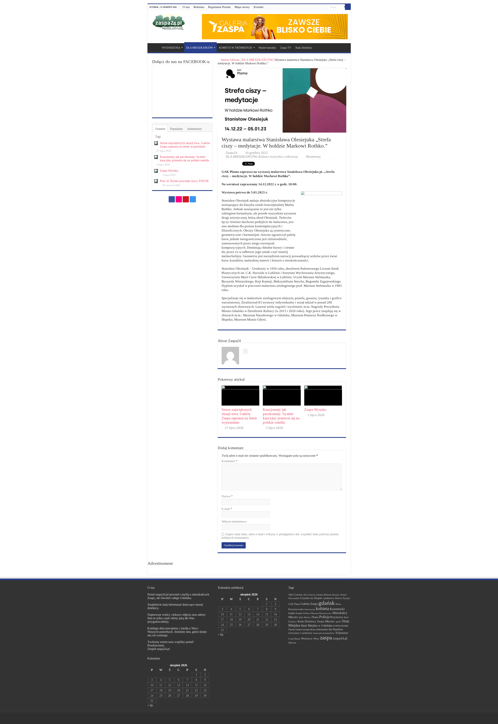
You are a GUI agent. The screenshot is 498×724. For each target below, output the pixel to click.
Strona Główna (230, 59)
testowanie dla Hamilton (329, 629)
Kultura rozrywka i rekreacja (278, 156)
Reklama (199, 7)
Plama (315, 617)
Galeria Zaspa (309, 603)
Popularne (176, 128)
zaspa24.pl (340, 638)
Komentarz (230, 461)
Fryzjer (346, 598)
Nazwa (227, 496)
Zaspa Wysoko (315, 409)
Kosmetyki (337, 609)
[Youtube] (320, 7)
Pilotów (307, 617)
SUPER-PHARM (340, 626)
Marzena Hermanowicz (321, 613)
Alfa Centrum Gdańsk (313, 595)
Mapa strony (242, 7)
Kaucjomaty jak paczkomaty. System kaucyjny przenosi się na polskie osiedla (281, 415)
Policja (324, 617)
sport (338, 621)
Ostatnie (160, 128)
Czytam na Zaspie (311, 598)
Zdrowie (292, 643)
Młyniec (293, 617)
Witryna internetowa (234, 521)
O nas (186, 7)
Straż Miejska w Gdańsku (316, 625)
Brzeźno (336, 595)
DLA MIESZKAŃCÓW (199, 47)
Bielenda (327, 595)
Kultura (306, 613)
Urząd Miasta (294, 638)
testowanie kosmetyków (324, 633)
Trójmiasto (341, 632)
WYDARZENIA (171, 47)
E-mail (227, 509)
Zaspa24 (231, 153)
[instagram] (324, 7)
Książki (299, 613)
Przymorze (336, 617)
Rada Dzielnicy (303, 47)
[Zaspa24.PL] (168, 22)
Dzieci (338, 598)
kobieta (322, 608)
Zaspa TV (285, 47)
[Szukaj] (348, 7)
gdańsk (326, 603)
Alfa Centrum (295, 594)
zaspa (326, 638)
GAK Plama (294, 604)
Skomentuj (313, 156)
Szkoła (291, 629)
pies (301, 617)
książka (291, 613)
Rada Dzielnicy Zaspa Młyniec (316, 621)
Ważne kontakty (267, 47)
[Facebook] (313, 7)
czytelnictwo (328, 598)
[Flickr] (317, 7)
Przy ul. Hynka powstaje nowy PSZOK (184, 181)
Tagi (158, 136)
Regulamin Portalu (219, 7)
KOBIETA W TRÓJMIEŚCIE (235, 47)
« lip (150, 705)
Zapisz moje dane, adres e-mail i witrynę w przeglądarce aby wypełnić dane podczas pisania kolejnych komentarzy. (280, 536)
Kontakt (258, 7)
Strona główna (154, 47)
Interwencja (309, 609)
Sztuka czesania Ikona (305, 629)
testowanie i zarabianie (300, 633)
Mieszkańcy (339, 613)
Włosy (316, 638)
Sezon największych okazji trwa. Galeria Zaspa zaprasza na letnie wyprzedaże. (239, 415)
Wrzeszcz (306, 638)
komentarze (195, 128)
